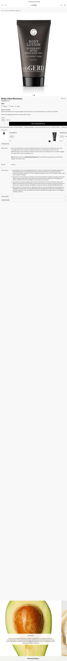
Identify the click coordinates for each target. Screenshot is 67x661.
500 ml (8, 120)
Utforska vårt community (34, 1)
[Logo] (33, 5)
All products (7, 10)
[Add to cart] (49, 141)
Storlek (3, 117)
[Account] (61, 5)
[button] (33, 658)
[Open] (2, 5)
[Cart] (65, 5)
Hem (2, 10)
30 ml (3, 120)
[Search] (6, 5)
